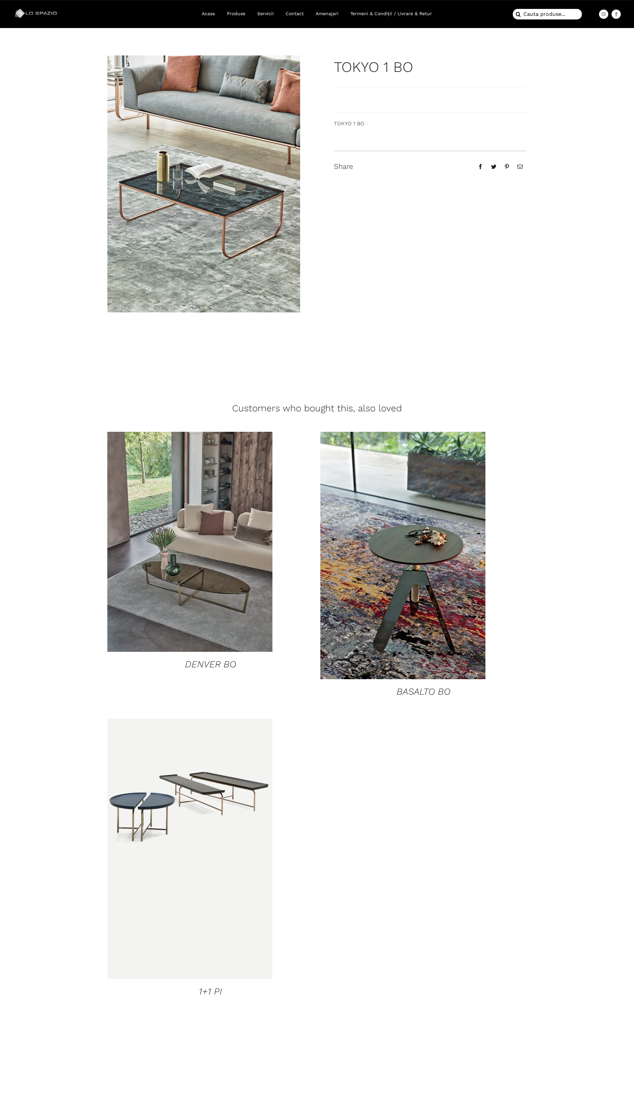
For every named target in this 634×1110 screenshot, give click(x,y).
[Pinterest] (506, 166)
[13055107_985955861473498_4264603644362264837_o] (36, 9)
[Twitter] (493, 166)
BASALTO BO (423, 691)
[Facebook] (480, 166)
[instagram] (603, 14)
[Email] (520, 166)
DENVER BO (210, 664)
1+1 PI (210, 991)
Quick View (189, 542)
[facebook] (616, 14)
